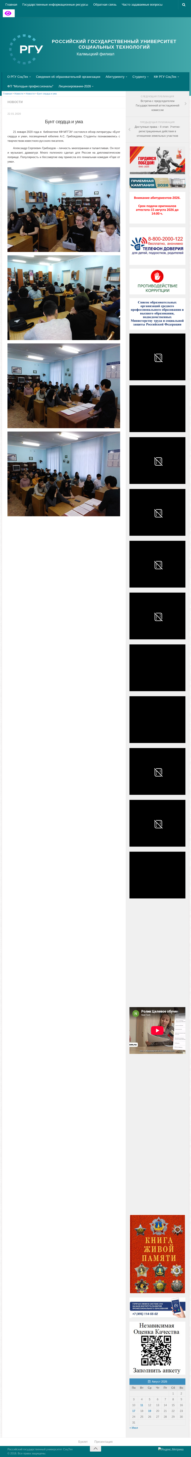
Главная (11, 4)
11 (141, 1405)
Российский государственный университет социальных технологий (114, 44)
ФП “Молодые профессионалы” (30, 86)
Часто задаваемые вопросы (142, 4)
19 (149, 1410)
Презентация (103, 1441)
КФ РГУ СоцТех (165, 77)
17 (133, 1410)
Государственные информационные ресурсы (55, 4)
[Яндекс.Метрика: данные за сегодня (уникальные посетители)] (171, 1449)
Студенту (139, 77)
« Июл (133, 1427)
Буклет (83, 1441)
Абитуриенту (115, 77)
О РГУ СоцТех (17, 77)
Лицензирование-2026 (75, 86)
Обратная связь (105, 4)
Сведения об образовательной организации (68, 77)
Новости (15, 102)
